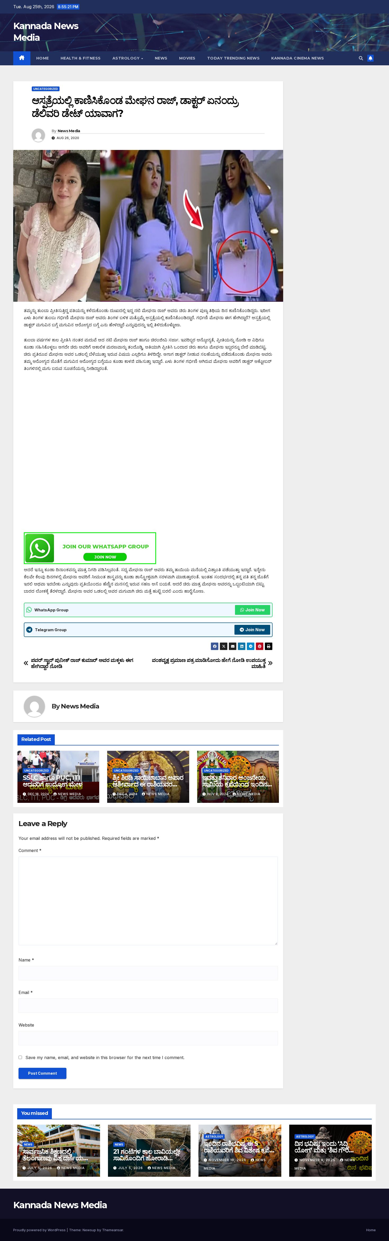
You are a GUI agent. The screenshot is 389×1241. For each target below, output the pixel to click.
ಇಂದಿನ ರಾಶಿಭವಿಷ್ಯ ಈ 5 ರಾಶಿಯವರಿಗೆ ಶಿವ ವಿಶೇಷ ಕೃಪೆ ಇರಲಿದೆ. (236, 1150)
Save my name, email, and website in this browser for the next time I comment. (104, 1057)
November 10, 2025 (228, 1160)
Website (26, 1025)
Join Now (255, 609)
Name (26, 960)
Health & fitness (81, 58)
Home (42, 58)
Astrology (126, 58)
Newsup (89, 1230)
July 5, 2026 (40, 1168)
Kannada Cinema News (297, 58)
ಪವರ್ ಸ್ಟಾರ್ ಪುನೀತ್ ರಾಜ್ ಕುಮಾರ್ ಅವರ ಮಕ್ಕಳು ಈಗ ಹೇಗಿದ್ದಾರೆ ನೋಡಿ (82, 663)
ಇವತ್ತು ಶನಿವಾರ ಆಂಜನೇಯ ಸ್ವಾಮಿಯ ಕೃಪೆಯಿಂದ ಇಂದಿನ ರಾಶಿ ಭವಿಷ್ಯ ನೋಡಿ (234, 784)
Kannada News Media (60, 1205)
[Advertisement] (148, 417)
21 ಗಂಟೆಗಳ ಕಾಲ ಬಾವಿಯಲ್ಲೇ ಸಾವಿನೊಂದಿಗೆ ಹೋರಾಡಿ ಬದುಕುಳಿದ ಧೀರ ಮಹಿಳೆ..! (146, 1158)
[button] (361, 58)
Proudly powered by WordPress (40, 1230)
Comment (30, 850)
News (161, 58)
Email (26, 992)
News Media (69, 131)
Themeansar (112, 1230)
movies (187, 58)
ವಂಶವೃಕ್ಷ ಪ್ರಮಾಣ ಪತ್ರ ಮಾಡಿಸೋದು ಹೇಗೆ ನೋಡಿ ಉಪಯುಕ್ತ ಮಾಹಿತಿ (209, 663)
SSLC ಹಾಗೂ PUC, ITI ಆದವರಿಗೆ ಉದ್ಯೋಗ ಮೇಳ (52, 781)
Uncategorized (45, 88)
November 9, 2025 (318, 1160)
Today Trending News (233, 58)
